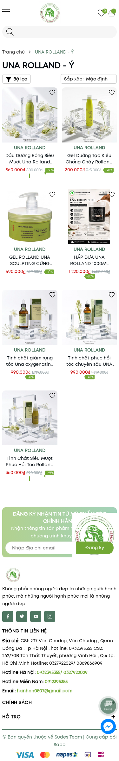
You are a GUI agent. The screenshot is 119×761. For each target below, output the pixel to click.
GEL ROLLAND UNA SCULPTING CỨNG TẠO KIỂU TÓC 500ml (30, 260)
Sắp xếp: (73, 79)
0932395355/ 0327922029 (62, 672)
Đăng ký (94, 547)
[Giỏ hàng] (112, 13)
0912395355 (56, 681)
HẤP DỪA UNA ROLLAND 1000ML (89, 260)
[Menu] (6, 11)
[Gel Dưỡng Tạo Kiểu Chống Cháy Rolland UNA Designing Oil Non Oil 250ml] (89, 115)
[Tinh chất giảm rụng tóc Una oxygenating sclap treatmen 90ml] (29, 317)
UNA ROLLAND (29, 147)
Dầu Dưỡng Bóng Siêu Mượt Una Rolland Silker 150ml (29, 158)
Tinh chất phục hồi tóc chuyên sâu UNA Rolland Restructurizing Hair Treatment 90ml (89, 361)
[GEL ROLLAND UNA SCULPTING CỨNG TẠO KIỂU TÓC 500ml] (29, 216)
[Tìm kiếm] (10, 32)
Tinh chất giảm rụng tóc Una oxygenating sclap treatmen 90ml (30, 361)
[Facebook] (7, 616)
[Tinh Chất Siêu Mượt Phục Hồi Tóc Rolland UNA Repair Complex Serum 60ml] (29, 418)
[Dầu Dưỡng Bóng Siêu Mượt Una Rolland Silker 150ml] (29, 115)
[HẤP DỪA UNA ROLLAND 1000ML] (89, 216)
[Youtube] (35, 616)
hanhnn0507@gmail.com (44, 691)
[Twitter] (21, 616)
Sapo (59, 744)
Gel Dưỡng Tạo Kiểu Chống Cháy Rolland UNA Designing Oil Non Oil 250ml (89, 158)
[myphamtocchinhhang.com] (59, 13)
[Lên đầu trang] (108, 688)
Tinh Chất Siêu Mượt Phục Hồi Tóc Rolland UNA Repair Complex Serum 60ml (30, 461)
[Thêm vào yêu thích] (52, 92)
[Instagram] (49, 616)
